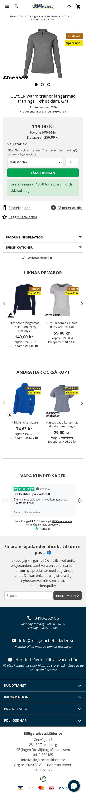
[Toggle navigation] (7, 6)
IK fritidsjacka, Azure (24, 422)
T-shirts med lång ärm (43, 19)
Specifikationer (19, 247)
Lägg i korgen (43, 173)
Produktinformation (24, 237)
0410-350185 (46, 618)
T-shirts (68, 16)
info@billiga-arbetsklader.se (46, 640)
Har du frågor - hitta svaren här (46, 659)
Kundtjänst (15, 685)
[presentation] (80, 303)
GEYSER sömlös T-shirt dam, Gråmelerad (61, 325)
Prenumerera (67, 595)
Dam (21, 16)
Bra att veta (16, 709)
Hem (13, 16)
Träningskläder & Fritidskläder (44, 16)
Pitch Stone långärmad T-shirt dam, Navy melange (24, 326)
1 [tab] (36, 84)
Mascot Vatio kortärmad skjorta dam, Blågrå (62, 424)
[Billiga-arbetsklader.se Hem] (43, 6)
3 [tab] (48, 84)
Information (16, 697)
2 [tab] (42, 84)
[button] (74, 786)
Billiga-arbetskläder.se (43, 733)
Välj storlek (17, 144)
